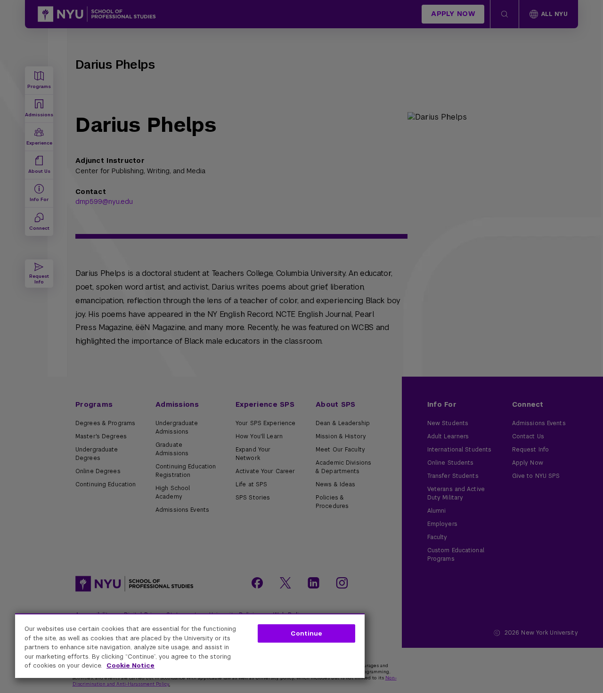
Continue (306, 633)
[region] (190, 645)
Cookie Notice (130, 665)
